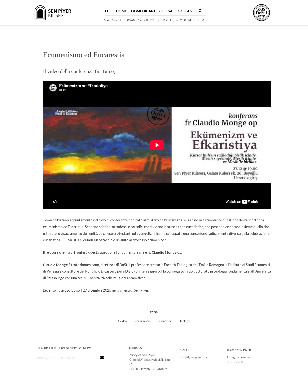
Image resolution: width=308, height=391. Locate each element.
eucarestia (165, 321)
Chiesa (165, 11)
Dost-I (183, 11)
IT (107, 11)
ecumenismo (143, 321)
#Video (122, 321)
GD (243, 362)
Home (121, 11)
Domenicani (143, 11)
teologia (185, 321)
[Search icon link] (200, 11)
